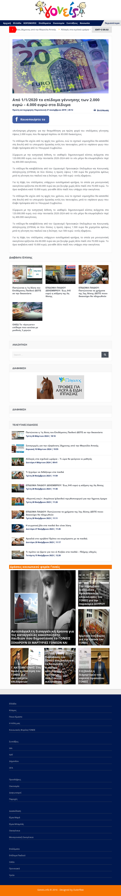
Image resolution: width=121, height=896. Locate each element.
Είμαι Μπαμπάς (16, 824)
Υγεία (11, 875)
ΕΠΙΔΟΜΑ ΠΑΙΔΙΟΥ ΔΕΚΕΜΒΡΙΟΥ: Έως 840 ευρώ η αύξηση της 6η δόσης (58, 292)
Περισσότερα (112, 23)
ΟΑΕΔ (11, 862)
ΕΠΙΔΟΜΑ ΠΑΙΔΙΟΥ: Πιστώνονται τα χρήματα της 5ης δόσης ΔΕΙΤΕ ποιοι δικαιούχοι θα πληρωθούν (93, 292)
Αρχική (7, 23)
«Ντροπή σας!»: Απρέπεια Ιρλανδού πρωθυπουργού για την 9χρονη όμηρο (66, 498)
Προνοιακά (14, 868)
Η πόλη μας (14, 723)
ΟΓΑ (11, 767)
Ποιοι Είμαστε (15, 716)
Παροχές (13, 799)
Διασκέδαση (15, 811)
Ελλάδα (17, 23)
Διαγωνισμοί (15, 792)
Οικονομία (58, 23)
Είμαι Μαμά (14, 817)
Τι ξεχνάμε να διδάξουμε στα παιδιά (45, 471)
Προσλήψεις (15, 779)
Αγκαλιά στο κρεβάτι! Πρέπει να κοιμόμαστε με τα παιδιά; (57, 538)
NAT (11, 754)
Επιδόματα (45, 23)
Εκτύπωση (103, 110)
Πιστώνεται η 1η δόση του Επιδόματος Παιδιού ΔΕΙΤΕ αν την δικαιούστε (26, 290)
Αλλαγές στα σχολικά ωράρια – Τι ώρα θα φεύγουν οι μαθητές (74, 29)
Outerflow (78, 889)
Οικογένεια (14, 830)
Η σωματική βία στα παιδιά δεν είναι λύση (48, 525)
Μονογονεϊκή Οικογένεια (21, 837)
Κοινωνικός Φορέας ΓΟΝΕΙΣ (22, 729)
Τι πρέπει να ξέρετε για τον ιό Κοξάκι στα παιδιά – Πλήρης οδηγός (61, 551)
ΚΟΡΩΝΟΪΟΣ (30, 23)
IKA (10, 748)
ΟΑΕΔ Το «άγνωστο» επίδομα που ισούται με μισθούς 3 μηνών (25, 327)
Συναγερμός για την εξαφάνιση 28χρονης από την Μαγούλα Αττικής (62, 445)
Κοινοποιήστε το (32, 119)
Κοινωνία (85, 23)
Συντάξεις (72, 23)
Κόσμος (12, 710)
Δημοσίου (14, 761)
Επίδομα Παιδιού (17, 855)
